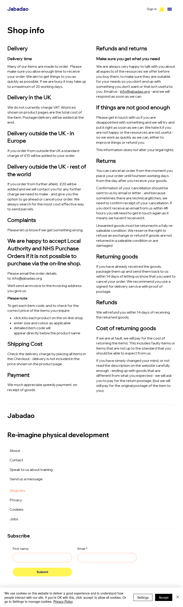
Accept (163, 597)
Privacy (16, 500)
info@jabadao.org (27, 278)
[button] (161, 8)
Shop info (17, 490)
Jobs (14, 519)
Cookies (16, 509)
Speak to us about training (31, 469)
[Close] (177, 597)
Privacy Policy (63, 601)
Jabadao (18, 9)
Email (82, 549)
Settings (143, 597)
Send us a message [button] (26, 479)
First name (21, 549)
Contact (16, 460)
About (15, 450)
